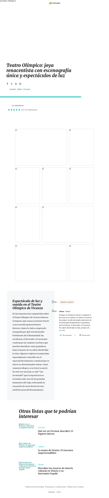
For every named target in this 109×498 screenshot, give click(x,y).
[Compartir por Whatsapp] (20, 84)
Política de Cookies (75, 487)
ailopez (64, 311)
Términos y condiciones (55, 487)
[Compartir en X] (12, 84)
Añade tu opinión (67, 302)
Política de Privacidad (34, 487)
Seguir (67, 311)
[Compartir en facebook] (7, 84)
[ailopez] (9, 105)
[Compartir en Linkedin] (16, 84)
